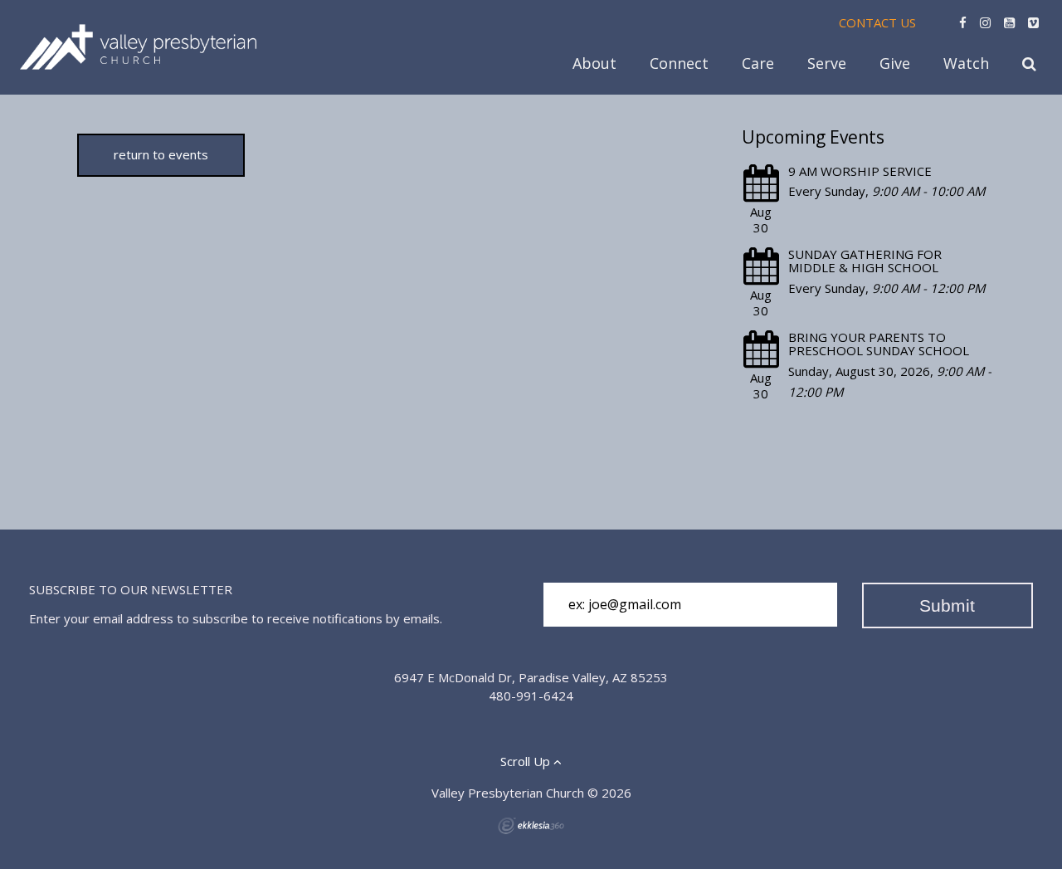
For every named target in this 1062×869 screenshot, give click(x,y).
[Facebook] (963, 22)
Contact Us (877, 22)
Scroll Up (526, 761)
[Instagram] (985, 22)
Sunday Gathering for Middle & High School (865, 261)
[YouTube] (1009, 22)
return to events (161, 154)
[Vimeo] (1033, 22)
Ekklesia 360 (531, 826)
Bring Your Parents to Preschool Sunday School (878, 344)
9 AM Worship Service (860, 171)
